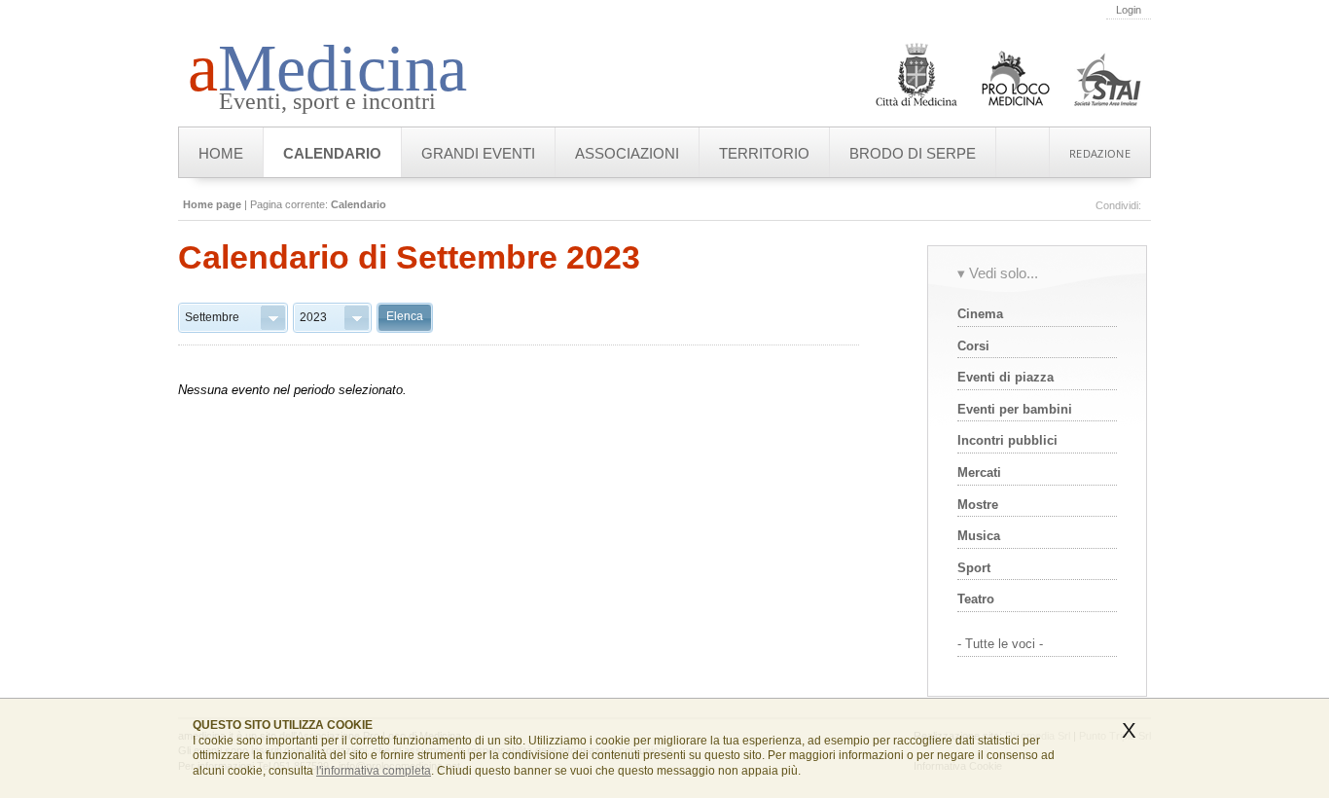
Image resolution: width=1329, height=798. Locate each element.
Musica (978, 535)
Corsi (973, 346)
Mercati (979, 472)
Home (220, 153)
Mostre (977, 504)
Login (1128, 10)
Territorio (764, 153)
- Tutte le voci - (1000, 643)
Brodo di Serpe (912, 153)
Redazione (1100, 153)
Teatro (975, 599)
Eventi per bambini (1014, 409)
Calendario (332, 153)
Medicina (327, 68)
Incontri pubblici (1007, 440)
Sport (973, 568)
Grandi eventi (478, 153)
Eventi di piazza (1005, 377)
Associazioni (627, 153)
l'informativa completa (373, 770)
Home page (212, 204)
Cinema (980, 314)
